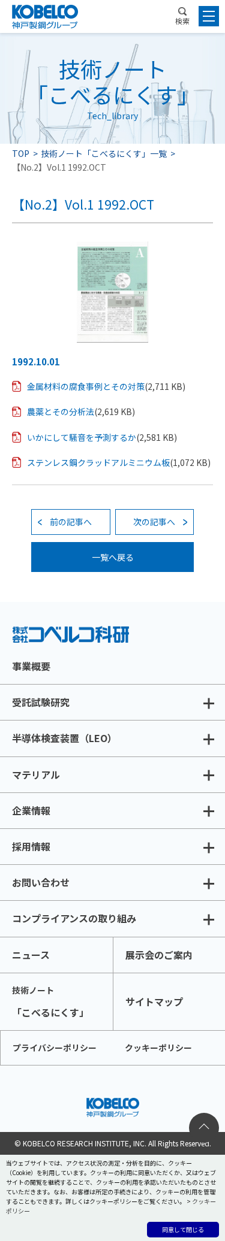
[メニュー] (209, 16)
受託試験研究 (41, 702)
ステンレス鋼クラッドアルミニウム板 (98, 462)
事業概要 (31, 666)
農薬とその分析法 (60, 411)
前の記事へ (71, 522)
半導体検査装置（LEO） (64, 738)
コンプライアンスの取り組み (74, 918)
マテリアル (36, 774)
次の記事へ (154, 522)
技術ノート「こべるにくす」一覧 (104, 153)
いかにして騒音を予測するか (81, 437)
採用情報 (31, 846)
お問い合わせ (41, 882)
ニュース (31, 955)
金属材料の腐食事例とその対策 (86, 386)
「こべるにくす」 (50, 1001)
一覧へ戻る (113, 557)
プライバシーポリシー (55, 1048)
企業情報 (31, 810)
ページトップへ (204, 1128)
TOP (20, 153)
